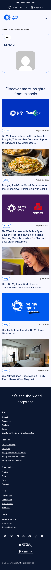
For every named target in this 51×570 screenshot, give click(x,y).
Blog (4, 476)
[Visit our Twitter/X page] (11, 536)
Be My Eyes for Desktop (12, 460)
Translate (6, 508)
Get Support (7, 500)
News (4, 480)
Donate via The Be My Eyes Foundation (18, 433)
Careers (5, 429)
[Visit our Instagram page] (24, 536)
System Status (7, 504)
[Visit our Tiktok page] (36, 536)
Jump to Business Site (25, 3)
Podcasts (6, 484)
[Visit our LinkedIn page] (18, 536)
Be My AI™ (6, 449)
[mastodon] (42, 536)
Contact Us (6, 421)
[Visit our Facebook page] (5, 536)
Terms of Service (9, 519)
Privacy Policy (7, 523)
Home (4, 29)
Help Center (7, 496)
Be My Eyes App (8, 445)
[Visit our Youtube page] (29, 536)
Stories (5, 472)
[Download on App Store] (26, 544)
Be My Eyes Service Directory (14, 456)
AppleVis (5, 425)
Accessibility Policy (9, 527)
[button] (11, 17)
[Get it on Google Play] (26, 551)
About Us (5, 417)
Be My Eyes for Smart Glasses (14, 453)
